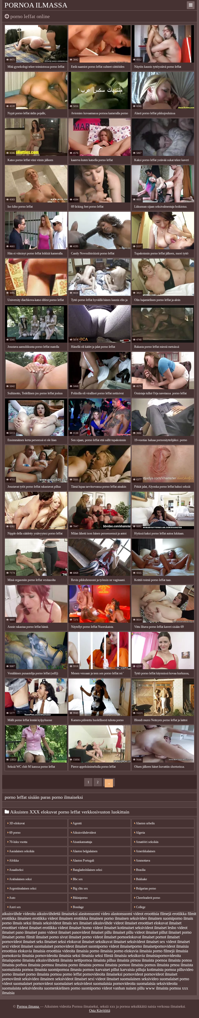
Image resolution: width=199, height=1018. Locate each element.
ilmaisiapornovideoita (163, 955)
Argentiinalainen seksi (22, 888)
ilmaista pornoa (91, 965)
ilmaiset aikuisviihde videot (101, 923)
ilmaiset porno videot (86, 937)
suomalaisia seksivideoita (157, 983)
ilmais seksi (22, 923)
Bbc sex (77, 879)
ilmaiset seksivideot (129, 941)
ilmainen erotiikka (73, 918)
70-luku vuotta (18, 842)
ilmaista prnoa (168, 965)
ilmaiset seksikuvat (97, 941)
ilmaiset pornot (154, 937)
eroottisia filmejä (157, 913)
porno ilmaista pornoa (44, 974)
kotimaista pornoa (161, 969)
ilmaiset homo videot (86, 927)
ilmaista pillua (104, 960)
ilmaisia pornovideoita (40, 955)
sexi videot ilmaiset (103, 979)
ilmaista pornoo (117, 965)
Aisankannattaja (82, 842)
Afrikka (14, 860)
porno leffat (72, 974)
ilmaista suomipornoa (51, 969)
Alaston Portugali (83, 860)
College (140, 907)
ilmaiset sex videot (161, 941)
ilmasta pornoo (82, 969)
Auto (12, 898)
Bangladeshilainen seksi (87, 870)
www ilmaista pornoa (163, 988)
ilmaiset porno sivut (52, 937)
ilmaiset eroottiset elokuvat (146, 923)
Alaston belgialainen (84, 851)
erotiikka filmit (184, 913)
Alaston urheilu (145, 823)
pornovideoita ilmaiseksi (102, 974)
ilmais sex (70, 923)
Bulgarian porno (145, 888)
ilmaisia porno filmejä (157, 951)
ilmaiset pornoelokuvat (122, 937)
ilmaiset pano (13, 932)
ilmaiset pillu (101, 932)
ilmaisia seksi (69, 955)
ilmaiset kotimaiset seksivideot (128, 927)
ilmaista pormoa (41, 965)
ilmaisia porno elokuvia (119, 951)
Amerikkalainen (145, 851)
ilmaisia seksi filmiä (97, 955)
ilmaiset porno (179, 932)
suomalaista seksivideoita (22, 988)
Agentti (77, 823)
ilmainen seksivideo (131, 918)
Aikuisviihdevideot (84, 832)
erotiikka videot (45, 918)
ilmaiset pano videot (41, 932)
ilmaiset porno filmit (18, 937)
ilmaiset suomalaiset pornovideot (47, 946)
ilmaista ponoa (180, 960)
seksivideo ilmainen (38, 979)
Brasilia (140, 870)
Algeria (140, 832)
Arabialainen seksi (20, 879)
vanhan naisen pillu (129, 988)
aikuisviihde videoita (19, 913)
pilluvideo (185, 969)
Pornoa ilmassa (35, 5)
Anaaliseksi (16, 870)
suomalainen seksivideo (139, 979)
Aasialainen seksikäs (21, 851)
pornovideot (133, 974)
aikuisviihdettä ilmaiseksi (57, 913)
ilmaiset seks (33, 941)
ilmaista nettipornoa (76, 960)
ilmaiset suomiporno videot (97, 946)
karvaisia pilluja (133, 969)
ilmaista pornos (143, 965)
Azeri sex (15, 907)
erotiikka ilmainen (16, 918)
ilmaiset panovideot (74, 932)
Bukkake (141, 879)
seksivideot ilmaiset (71, 979)
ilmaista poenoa (154, 960)
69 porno (14, 832)
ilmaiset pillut (156, 932)
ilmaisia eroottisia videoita (54, 951)
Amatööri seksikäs (147, 842)
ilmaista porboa (14, 965)
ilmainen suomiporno (165, 918)
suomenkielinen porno (62, 988)
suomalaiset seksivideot (73, 983)
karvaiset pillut (107, 969)
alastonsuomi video (94, 913)
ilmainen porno (101, 918)
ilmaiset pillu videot (129, 932)
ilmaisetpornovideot (159, 946)
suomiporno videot (96, 988)
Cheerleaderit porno (147, 898)
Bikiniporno (80, 898)
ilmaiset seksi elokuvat (62, 941)
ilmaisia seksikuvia (129, 955)
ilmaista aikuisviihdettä (40, 960)
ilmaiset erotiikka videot (48, 927)
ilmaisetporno (131, 946)
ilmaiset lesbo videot (170, 927)
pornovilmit (11, 979)
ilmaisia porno (87, 951)
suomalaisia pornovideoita (114, 983)
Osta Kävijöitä (99, 1011)
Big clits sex (80, 888)
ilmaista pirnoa (129, 960)
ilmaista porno (66, 965)
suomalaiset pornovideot (33, 983)
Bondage (78, 907)
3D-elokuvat (17, 823)
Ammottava (142, 860)
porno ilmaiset (13, 974)
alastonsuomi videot (127, 913)
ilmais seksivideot (46, 923)
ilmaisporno (11, 960)
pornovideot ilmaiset (160, 974)
